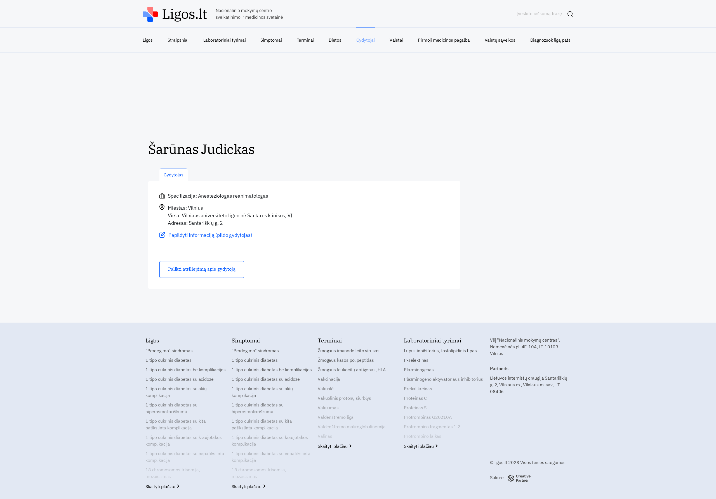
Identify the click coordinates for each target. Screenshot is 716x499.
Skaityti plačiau (160, 486)
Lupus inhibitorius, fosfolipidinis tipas (440, 350)
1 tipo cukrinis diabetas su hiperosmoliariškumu (171, 408)
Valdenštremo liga (336, 417)
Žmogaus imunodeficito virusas (348, 350)
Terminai (305, 40)
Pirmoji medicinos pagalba (444, 40)
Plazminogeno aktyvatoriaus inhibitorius (443, 379)
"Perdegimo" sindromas (169, 350)
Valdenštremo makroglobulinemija (352, 426)
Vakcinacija (329, 379)
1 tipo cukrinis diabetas (168, 360)
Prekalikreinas (418, 388)
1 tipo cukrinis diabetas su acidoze (179, 379)
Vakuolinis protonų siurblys (344, 398)
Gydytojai (365, 40)
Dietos (335, 40)
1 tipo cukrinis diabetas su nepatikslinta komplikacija (184, 457)
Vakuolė (326, 388)
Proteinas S (415, 407)
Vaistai (396, 40)
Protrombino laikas (422, 436)
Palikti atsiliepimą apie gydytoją (201, 269)
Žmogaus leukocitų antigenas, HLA (352, 369)
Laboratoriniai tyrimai (224, 40)
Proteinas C (415, 398)
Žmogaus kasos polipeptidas (346, 360)
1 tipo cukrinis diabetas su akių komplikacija (176, 392)
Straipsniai (178, 40)
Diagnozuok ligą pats (550, 40)
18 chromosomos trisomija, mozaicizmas (172, 473)
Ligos (148, 40)
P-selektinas (416, 360)
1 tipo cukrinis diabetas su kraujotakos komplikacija (183, 440)
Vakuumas (328, 407)
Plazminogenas (419, 369)
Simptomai (271, 40)
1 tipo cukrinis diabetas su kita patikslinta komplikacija (175, 424)
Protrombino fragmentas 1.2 (432, 426)
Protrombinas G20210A (428, 417)
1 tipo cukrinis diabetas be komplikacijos (185, 369)
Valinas (325, 436)
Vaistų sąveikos (500, 40)
